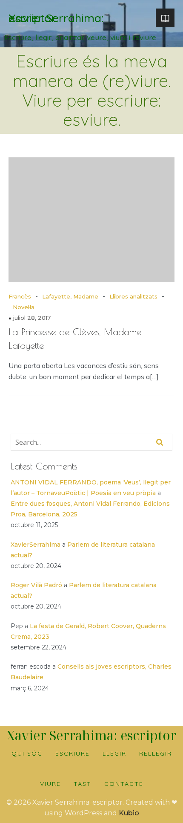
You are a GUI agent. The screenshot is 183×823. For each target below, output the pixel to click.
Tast (83, 784)
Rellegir (155, 753)
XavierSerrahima (35, 544)
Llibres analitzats (133, 296)
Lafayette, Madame (70, 296)
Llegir (114, 753)
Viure (50, 784)
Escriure (72, 753)
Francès (20, 296)
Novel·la (23, 307)
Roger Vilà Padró (36, 585)
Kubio (129, 813)
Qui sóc (27, 753)
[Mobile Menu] (165, 18)
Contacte (123, 784)
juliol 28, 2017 (32, 317)
